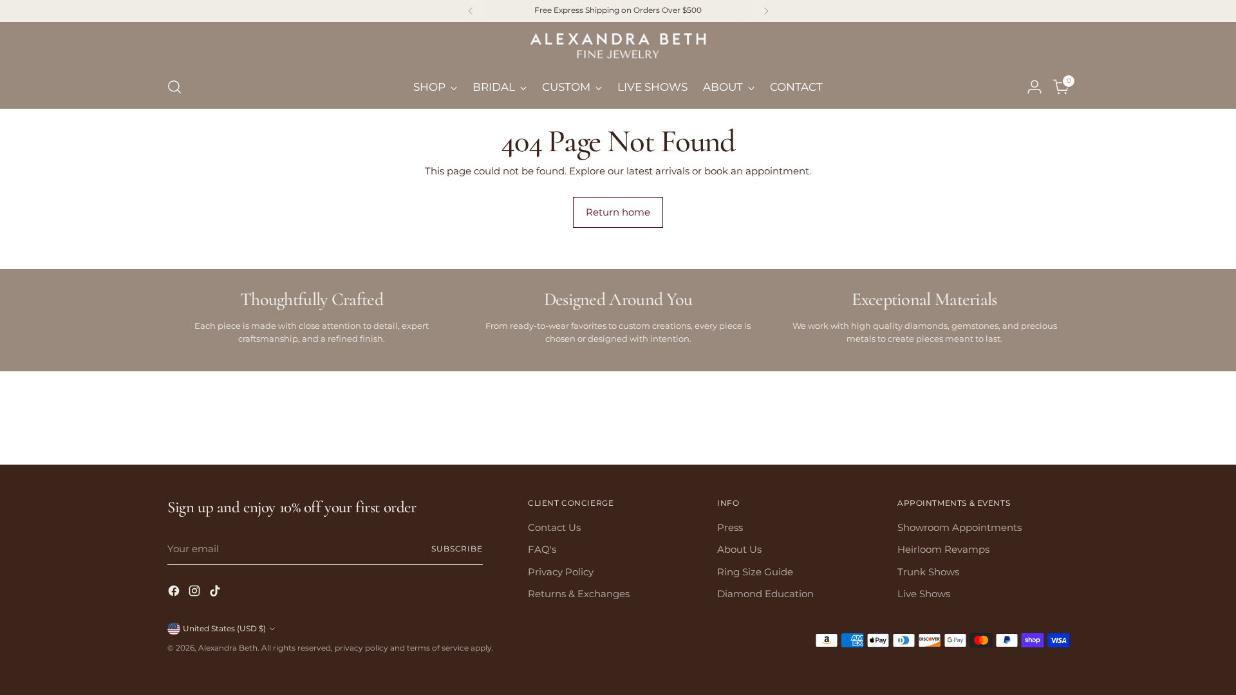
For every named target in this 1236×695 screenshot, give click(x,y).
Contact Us (554, 527)
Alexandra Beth (228, 648)
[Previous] (470, 11)
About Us (739, 549)
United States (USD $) (224, 628)
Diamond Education (765, 594)
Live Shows (923, 594)
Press (730, 527)
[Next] (766, 11)
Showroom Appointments (959, 527)
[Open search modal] (174, 87)
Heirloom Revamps (943, 549)
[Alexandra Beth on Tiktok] (216, 593)
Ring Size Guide (755, 572)
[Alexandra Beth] (618, 47)
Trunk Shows (928, 572)
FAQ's (542, 549)
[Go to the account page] (1034, 87)
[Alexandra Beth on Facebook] (175, 593)
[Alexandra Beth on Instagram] (195, 593)
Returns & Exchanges (579, 594)
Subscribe (457, 548)
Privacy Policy (561, 572)
